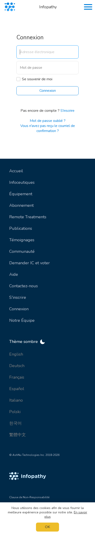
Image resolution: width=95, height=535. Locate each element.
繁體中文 (17, 434)
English (16, 354)
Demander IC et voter (29, 263)
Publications (20, 228)
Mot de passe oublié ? (47, 120)
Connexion (19, 309)
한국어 (15, 423)
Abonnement (21, 205)
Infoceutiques (22, 182)
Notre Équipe (22, 320)
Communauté (22, 251)
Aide (13, 274)
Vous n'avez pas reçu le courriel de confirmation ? (47, 128)
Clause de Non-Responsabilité (29, 497)
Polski (15, 411)
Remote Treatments (27, 217)
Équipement (20, 194)
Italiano (16, 400)
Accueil (16, 171)
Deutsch (16, 365)
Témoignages (21, 240)
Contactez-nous (23, 286)
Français (16, 377)
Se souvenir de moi (37, 79)
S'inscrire (67, 110)
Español (16, 388)
